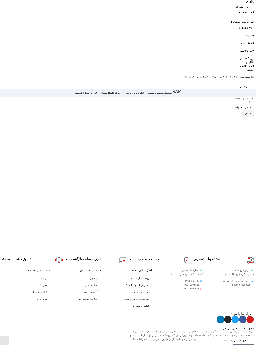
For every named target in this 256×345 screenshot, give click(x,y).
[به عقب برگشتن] (185, 93)
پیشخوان (94, 278)
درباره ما (43, 278)
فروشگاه (42, 285)
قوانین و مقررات (141, 305)
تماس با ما (42, 299)
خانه (252, 99)
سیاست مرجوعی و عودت (136, 299)
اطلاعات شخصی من (88, 299)
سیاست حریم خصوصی (137, 292)
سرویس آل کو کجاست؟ (137, 285)
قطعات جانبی (244, 99)
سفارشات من (91, 285)
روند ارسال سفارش (139, 278)
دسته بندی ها (166, 93)
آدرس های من (91, 292)
